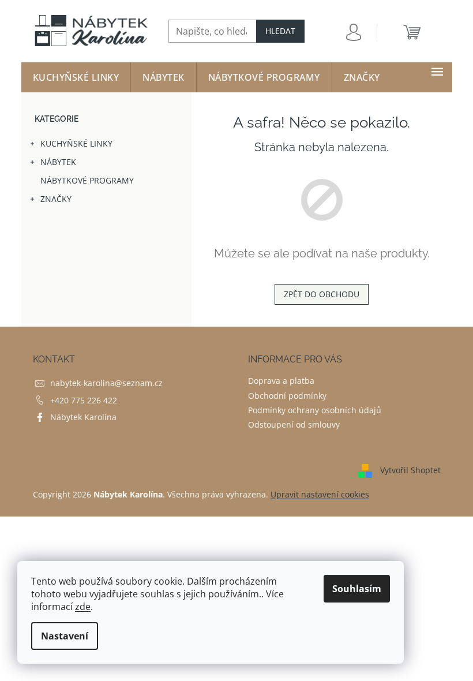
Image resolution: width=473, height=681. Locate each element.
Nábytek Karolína (83, 416)
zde (83, 606)
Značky (56, 198)
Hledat (280, 30)
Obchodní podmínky (287, 395)
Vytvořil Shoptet (410, 470)
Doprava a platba (281, 380)
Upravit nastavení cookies (320, 494)
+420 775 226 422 (83, 400)
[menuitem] (76, 77)
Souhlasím (356, 588)
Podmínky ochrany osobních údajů (314, 410)
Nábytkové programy (87, 180)
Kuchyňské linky (76, 143)
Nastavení (64, 636)
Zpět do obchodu (321, 294)
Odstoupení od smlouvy (294, 424)
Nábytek (58, 161)
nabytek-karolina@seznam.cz (106, 382)
